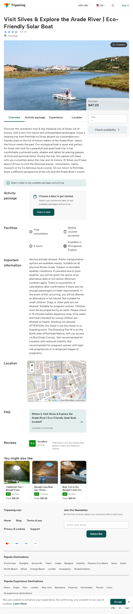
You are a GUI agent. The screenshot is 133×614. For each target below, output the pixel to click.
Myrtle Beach (11, 569)
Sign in (125, 5)
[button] (55, 378)
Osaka (58, 563)
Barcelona (60, 587)
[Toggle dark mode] (113, 5)
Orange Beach (37, 569)
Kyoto (123, 563)
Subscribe (96, 533)
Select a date (43, 212)
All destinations (82, 569)
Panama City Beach (98, 563)
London (52, 569)
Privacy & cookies (14, 529)
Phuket (99, 587)
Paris (25, 587)
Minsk (24, 569)
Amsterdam (87, 587)
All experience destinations (18, 593)
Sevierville (37, 563)
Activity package (35, 117)
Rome (7, 587)
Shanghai (23, 563)
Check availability (105, 129)
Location (77, 117)
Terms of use (34, 520)
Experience (56, 117)
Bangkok (68, 563)
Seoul (114, 563)
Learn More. (20, 603)
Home (7, 520)
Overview (14, 117)
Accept (118, 601)
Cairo (109, 587)
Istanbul (80, 563)
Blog (19, 520)
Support (35, 529)
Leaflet (53, 400)
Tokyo (48, 563)
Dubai (16, 587)
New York (47, 587)
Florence (72, 587)
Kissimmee (10, 563)
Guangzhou (65, 569)
